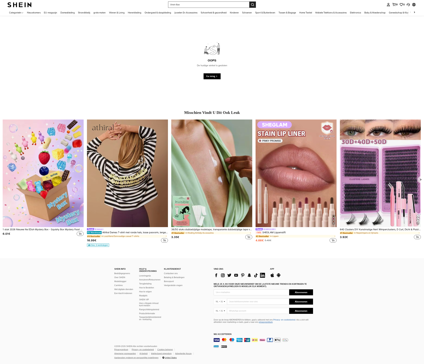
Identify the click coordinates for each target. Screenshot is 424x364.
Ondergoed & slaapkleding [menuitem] (158, 12)
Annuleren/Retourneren (149, 280)
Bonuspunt (169, 281)
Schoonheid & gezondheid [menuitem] (214, 12)
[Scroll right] (414, 12)
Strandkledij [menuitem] (84, 12)
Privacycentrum (121, 349)
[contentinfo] (263, 340)
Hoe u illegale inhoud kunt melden (149, 304)
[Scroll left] (410, 12)
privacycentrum (266, 322)
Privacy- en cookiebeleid (284, 320)
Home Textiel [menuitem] (305, 12)
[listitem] (43, 181)
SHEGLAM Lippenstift (271, 232)
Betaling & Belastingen (174, 277)
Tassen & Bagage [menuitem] (287, 12)
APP (272, 269)
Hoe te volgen (145, 292)
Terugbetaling (145, 284)
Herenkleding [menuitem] (134, 12)
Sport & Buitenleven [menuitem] (265, 12)
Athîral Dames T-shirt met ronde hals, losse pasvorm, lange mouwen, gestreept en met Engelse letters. (127, 232)
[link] (395, 4)
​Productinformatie (147, 313)
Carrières (118, 285)
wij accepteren (223, 334)
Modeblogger (120, 281)
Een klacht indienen (123, 293)
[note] (98, 245)
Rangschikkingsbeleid (149, 309)
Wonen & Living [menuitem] (117, 12)
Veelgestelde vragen (173, 285)
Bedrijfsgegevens (122, 273)
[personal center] (388, 5)
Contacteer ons (171, 273)
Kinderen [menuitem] (234, 12)
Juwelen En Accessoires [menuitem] (185, 12)
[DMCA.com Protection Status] (224, 346)
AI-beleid (143, 353)
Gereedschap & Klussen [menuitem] (400, 12)
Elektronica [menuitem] (355, 12)
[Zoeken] (252, 4)
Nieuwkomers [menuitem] (34, 12)
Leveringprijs (145, 276)
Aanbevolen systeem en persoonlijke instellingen (136, 358)
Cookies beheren (165, 349)
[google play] (278, 277)
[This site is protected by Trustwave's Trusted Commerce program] (216, 346)
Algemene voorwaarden (125, 353)
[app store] (272, 277)
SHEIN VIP (144, 299)
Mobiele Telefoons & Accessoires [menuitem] (331, 12)
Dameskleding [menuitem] (67, 12)
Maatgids (143, 295)
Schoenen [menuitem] (247, 12)
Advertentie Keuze (183, 353)
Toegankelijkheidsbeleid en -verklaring (150, 318)
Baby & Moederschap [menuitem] (375, 12)
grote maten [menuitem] (99, 12)
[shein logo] (19, 4)
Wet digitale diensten (123, 289)
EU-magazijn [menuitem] (50, 12)
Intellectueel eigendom (161, 353)
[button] (408, 5)
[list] (240, 275)
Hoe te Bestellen (146, 288)
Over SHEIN (119, 277)
